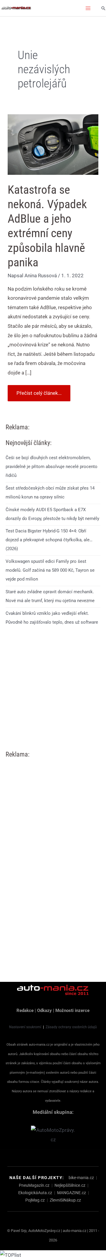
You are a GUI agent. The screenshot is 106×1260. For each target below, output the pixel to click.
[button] (103, 8)
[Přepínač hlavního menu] (88, 8)
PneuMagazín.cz (34, 1185)
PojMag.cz (35, 1200)
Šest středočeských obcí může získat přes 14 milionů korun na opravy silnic (50, 492)
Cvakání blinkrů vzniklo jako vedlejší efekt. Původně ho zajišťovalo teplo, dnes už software (52, 618)
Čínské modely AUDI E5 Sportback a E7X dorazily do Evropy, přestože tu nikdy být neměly (52, 514)
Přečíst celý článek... (39, 390)
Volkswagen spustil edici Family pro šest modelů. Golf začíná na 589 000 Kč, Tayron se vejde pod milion (50, 570)
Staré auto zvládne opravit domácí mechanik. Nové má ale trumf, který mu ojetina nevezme (50, 596)
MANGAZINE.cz (71, 1192)
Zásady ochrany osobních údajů (71, 1027)
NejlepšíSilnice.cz (69, 1185)
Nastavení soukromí (25, 1027)
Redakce (25, 1010)
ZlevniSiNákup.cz (65, 1200)
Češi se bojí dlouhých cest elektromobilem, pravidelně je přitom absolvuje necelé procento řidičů (51, 466)
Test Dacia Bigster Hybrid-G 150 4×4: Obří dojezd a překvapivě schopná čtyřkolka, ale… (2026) (49, 539)
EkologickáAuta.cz (35, 1192)
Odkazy (44, 1010)
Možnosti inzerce (72, 1010)
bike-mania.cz (81, 1177)
